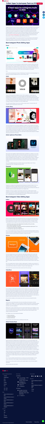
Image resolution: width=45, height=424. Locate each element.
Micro (5, 379)
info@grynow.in (21, 384)
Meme (5, 380)
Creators (24, 3)
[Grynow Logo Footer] (22, 371)
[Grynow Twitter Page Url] (35, 376)
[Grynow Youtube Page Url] (37, 376)
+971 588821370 (22, 395)
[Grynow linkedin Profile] (41, 376)
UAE (4, 410)
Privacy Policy (36, 421)
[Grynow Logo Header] (5, 1)
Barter (29, 3)
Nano (5, 385)
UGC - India (6, 388)
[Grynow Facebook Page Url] (32, 376)
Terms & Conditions (29, 421)
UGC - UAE (5, 389)
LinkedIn (5, 382)
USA (4, 412)
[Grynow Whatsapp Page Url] (39, 376)
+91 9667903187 (22, 386)
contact (32, 389)
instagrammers (6, 377)
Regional (5, 384)
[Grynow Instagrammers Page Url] (33, 376)
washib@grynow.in (22, 381)
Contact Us (40, 3)
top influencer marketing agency (14, 34)
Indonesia (5, 415)
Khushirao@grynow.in (22, 383)
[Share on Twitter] (44, 17)
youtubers (5, 375)
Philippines (5, 417)
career (32, 390)
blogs (32, 383)
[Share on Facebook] (44, 12)
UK (4, 414)
